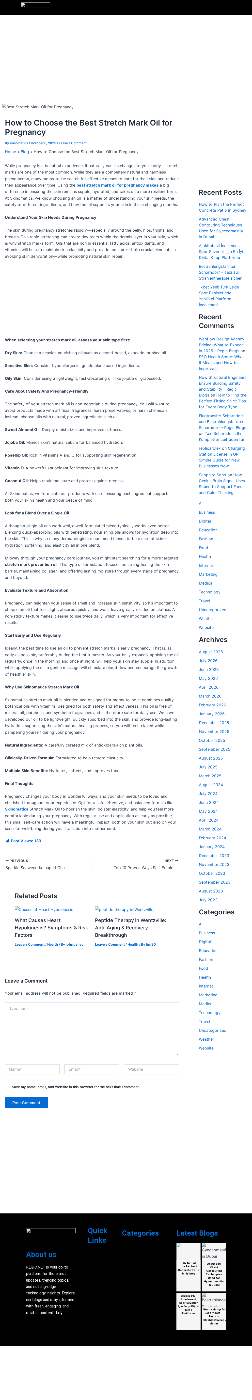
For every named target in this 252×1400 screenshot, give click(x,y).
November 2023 (214, 864)
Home (10, 151)
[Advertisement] (92, 66)
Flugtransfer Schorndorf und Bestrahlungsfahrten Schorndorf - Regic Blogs (222, 421)
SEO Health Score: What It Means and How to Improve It (221, 362)
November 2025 (214, 731)
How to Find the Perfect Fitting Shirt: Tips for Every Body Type (222, 401)
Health (52, 944)
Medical (206, 583)
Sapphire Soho (212, 474)
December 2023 (214, 855)
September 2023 (214, 882)
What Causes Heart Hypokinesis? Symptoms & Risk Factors (51, 927)
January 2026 (212, 713)
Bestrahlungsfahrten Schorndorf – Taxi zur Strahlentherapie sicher (220, 272)
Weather (206, 618)
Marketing (208, 574)
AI (201, 503)
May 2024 (208, 811)
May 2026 (208, 678)
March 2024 (210, 829)
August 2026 (211, 651)
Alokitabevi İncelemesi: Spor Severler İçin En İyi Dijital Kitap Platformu (221, 251)
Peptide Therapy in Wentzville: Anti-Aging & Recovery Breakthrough (130, 927)
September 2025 (214, 749)
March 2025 (210, 775)
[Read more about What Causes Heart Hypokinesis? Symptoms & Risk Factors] (44, 909)
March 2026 (210, 696)
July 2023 (208, 899)
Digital (205, 521)
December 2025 (214, 722)
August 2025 (211, 758)
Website (206, 627)
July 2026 (208, 660)
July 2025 (208, 766)
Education (208, 529)
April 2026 (209, 687)
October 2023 (212, 873)
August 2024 (211, 784)
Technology (209, 591)
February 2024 (212, 837)
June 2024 (209, 802)
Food (203, 547)
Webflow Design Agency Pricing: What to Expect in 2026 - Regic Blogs (221, 344)
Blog (25, 151)
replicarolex (210, 448)
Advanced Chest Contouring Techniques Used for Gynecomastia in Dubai (214, 1274)
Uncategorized (212, 609)
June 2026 (209, 669)
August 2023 (211, 891)
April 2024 (209, 820)
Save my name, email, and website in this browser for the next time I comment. (76, 1087)
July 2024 (208, 793)
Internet (206, 565)
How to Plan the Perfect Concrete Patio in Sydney (188, 1268)
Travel (204, 600)
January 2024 (212, 846)
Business (207, 512)
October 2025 (212, 740)
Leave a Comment (73, 143)
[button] (229, 7)
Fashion (206, 538)
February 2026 (212, 704)
